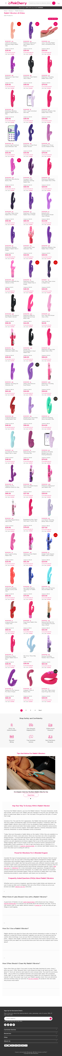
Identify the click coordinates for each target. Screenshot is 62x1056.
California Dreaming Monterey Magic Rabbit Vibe (11, 44)
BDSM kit (15, 868)
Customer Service (10, 1030)
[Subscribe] (50, 1019)
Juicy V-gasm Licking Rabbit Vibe (11, 554)
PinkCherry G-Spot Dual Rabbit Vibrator (30, 145)
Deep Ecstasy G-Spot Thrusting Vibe (29, 452)
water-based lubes (29, 902)
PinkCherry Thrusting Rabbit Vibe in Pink (48, 77)
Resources (7, 1033)
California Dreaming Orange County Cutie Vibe (11, 589)
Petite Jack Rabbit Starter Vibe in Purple (30, 486)
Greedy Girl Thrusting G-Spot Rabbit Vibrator (12, 316)
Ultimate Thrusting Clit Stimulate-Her (11, 384)
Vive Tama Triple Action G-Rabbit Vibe (48, 282)
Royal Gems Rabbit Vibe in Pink (30, 622)
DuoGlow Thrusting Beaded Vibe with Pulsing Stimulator (47, 453)
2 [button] (31, 799)
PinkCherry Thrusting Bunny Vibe (48, 384)
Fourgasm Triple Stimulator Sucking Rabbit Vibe (28, 180)
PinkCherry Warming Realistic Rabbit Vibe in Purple (11, 249)
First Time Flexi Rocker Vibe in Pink (48, 316)
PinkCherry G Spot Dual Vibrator (11, 77)
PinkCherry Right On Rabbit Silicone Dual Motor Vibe (29, 317)
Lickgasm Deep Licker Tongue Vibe (11, 622)
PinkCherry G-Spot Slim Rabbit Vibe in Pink (48, 350)
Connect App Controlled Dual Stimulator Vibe (12, 145)
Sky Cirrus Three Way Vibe (29, 656)
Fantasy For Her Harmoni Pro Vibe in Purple (12, 691)
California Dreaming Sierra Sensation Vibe (48, 418)
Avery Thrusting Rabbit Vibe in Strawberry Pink (48, 43)
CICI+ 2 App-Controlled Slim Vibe (29, 111)
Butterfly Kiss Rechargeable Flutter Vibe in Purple (48, 215)
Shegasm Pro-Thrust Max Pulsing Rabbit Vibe (30, 418)
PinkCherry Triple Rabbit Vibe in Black (30, 77)
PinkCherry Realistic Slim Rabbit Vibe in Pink (49, 111)
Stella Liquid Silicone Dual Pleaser (29, 384)
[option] (31, 7)
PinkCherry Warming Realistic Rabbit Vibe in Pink (11, 112)
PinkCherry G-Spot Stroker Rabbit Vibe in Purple (29, 283)
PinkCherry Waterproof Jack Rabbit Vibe (48, 486)
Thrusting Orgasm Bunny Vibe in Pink (12, 520)
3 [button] (33, 799)
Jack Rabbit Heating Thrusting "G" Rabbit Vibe (29, 589)
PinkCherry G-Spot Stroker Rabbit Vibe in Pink (11, 658)
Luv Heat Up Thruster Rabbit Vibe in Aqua (11, 452)
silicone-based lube (10, 903)
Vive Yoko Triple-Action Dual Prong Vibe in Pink (48, 691)
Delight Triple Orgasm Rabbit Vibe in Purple (48, 554)
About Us (7, 1041)
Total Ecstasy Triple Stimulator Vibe (29, 248)
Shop (5, 1037)
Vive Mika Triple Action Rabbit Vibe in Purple (11, 214)
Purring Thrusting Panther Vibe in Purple (48, 657)
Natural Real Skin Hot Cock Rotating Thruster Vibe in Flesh (48, 623)
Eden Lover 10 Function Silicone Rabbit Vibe (48, 588)
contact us (38, 905)
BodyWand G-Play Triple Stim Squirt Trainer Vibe (30, 520)
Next (40, 710)
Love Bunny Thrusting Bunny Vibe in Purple (48, 520)
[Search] (53, 3)
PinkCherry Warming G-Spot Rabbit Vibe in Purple (30, 44)
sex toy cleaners (33, 979)
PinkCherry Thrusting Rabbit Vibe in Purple (29, 214)
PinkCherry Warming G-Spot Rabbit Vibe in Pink (48, 179)
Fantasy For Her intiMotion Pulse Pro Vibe (12, 486)
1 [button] (28, 799)
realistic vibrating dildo (27, 846)
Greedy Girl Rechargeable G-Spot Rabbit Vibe (29, 351)
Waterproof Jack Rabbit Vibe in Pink (30, 554)
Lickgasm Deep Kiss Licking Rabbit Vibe (10, 418)
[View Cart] (58, 3)
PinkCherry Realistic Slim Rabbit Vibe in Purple (49, 248)
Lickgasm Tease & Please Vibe (28, 691)
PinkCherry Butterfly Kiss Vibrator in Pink (12, 282)
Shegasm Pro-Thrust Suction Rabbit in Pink (48, 145)
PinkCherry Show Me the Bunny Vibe (12, 179)
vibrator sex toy (20, 887)
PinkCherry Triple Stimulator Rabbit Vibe (11, 350)
